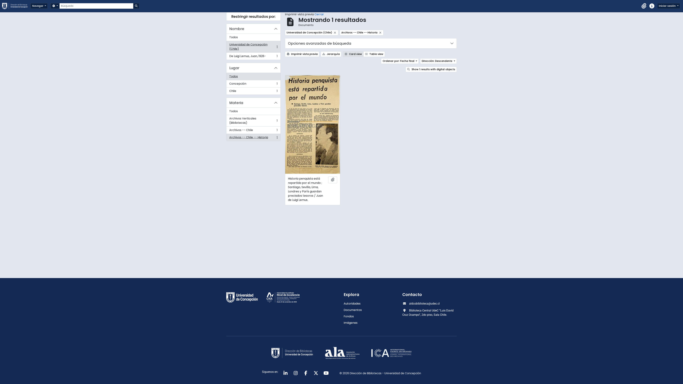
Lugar (234, 67)
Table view (376, 54)
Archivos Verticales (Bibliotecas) (253, 120)
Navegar (38, 6)
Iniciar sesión (667, 6)
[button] (644, 6)
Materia (236, 102)
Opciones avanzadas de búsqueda (319, 43)
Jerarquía (333, 54)
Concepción (253, 84)
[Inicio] (16, 5)
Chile (253, 92)
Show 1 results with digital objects (433, 69)
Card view (355, 54)
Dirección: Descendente (437, 61)
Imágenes (351, 323)
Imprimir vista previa (304, 54)
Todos (233, 37)
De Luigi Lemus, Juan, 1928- (253, 57)
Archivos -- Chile (253, 131)
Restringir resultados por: (253, 16)
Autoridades (352, 304)
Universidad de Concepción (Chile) (253, 46)
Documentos (353, 310)
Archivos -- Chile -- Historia (253, 138)
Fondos (349, 316)
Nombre (236, 28)
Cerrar (319, 14)
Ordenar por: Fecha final (399, 61)
